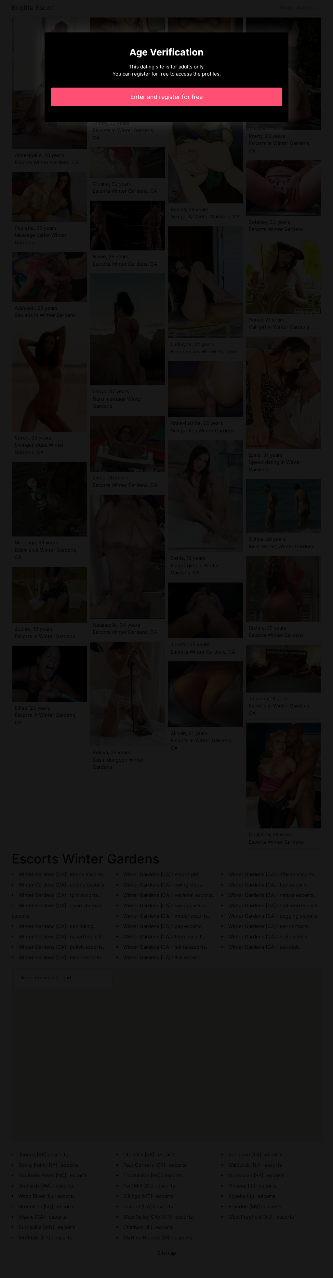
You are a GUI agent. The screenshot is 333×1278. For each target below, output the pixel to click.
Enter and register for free (166, 96)
